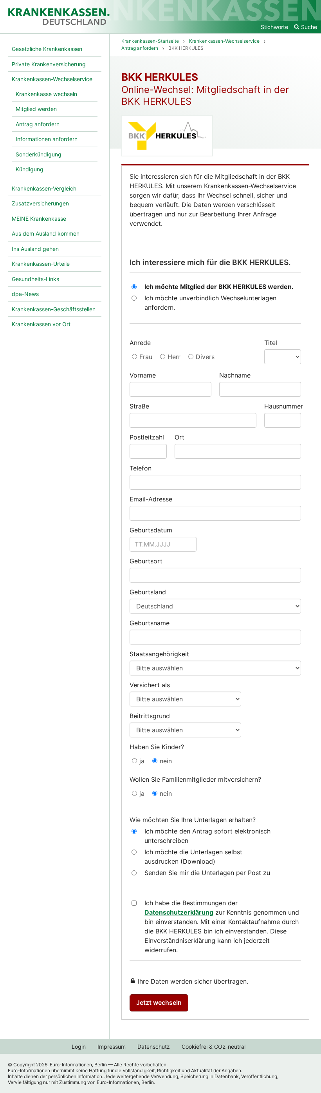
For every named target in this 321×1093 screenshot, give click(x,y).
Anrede (140, 343)
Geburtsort (146, 561)
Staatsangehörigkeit (159, 654)
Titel (270, 343)
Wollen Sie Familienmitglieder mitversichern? (195, 779)
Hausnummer (282, 406)
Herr (174, 357)
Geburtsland (148, 592)
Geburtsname (150, 623)
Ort (179, 437)
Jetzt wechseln (159, 1002)
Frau (145, 357)
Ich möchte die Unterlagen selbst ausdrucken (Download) (193, 856)
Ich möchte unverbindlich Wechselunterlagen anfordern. (210, 302)
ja (141, 761)
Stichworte (274, 27)
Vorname (143, 375)
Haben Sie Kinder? (157, 747)
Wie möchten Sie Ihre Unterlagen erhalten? (193, 820)
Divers (205, 357)
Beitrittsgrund (150, 716)
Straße (139, 406)
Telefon (140, 468)
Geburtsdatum (151, 530)
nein (166, 761)
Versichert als (150, 685)
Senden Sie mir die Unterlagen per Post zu (207, 873)
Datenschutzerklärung (178, 912)
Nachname (235, 375)
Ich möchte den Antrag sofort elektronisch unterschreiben (207, 835)
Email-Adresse (151, 499)
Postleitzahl (147, 437)
